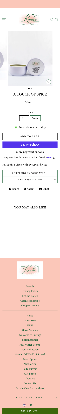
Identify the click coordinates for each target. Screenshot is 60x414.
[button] (30, 411)
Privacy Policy (30, 291)
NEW (30, 325)
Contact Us (30, 383)
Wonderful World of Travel (30, 354)
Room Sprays (30, 359)
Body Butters (30, 369)
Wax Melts (30, 364)
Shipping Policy (30, 305)
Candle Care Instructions (30, 388)
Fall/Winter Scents (30, 344)
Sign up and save (29, 397)
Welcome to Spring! (30, 335)
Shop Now (30, 320)
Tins (30, 112)
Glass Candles (30, 330)
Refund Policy (30, 296)
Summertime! (30, 339)
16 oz (35, 118)
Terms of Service (30, 300)
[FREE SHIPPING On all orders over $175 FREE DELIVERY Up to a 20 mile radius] (30, 4)
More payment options (30, 152)
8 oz (24, 118)
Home (30, 315)
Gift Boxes (30, 373)
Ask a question (30, 179)
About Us (30, 378)
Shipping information (30, 173)
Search (30, 286)
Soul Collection (30, 349)
